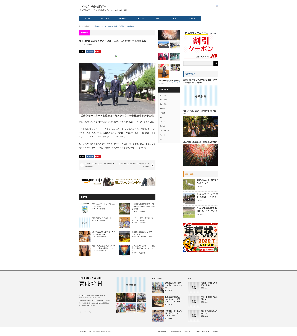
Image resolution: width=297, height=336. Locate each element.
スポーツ (157, 18)
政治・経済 (105, 18)
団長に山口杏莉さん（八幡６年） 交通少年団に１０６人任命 (173, 299)
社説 (174, 18)
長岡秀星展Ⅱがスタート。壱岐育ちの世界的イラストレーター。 (143, 248)
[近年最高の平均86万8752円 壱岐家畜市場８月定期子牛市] (141, 297)
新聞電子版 (187, 331)
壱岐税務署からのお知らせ (102, 218)
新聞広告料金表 (176, 331)
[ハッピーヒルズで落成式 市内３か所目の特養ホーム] (163, 45)
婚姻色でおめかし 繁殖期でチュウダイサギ (207, 181)
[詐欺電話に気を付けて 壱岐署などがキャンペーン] (141, 308)
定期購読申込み (163, 331)
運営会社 (192, 18)
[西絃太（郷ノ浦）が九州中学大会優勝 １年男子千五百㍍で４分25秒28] (131, 284)
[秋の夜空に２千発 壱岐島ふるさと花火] (169, 35)
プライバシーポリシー (202, 331)
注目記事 (88, 18)
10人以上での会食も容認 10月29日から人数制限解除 (99, 165)
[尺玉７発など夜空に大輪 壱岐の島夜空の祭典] (131, 297)
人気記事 (162, 113)
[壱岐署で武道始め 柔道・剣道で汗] (163, 71)
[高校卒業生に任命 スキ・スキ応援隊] (163, 56)
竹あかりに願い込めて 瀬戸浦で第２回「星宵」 (199, 112)
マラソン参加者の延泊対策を (209, 298)
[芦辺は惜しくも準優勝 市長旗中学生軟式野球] (175, 57)
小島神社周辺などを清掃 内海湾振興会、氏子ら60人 (134, 165)
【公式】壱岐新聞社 (92, 6)
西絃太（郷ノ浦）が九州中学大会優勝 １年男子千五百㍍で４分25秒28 (200, 81)
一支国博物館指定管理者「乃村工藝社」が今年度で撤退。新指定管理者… (143, 206)
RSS (89, 311)
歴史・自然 (122, 18)
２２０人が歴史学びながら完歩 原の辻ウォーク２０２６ (207, 195)
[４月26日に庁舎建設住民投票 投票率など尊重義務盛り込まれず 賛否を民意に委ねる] (175, 45)
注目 (161, 117)
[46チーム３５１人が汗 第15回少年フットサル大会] (175, 67)
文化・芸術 (140, 18)
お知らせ (162, 122)
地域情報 (90, 44)
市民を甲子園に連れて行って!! (209, 312)
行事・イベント (164, 130)
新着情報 (162, 108)
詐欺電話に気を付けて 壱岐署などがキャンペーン (173, 285)
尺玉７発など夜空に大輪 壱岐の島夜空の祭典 (200, 142)
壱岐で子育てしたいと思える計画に (209, 284)
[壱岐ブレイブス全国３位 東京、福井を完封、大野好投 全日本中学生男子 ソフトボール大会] (131, 308)
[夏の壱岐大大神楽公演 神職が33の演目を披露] (121, 308)
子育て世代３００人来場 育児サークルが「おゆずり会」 (173, 313)
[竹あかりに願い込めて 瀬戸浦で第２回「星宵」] (121, 297)
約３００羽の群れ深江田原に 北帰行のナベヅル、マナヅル (207, 209)
